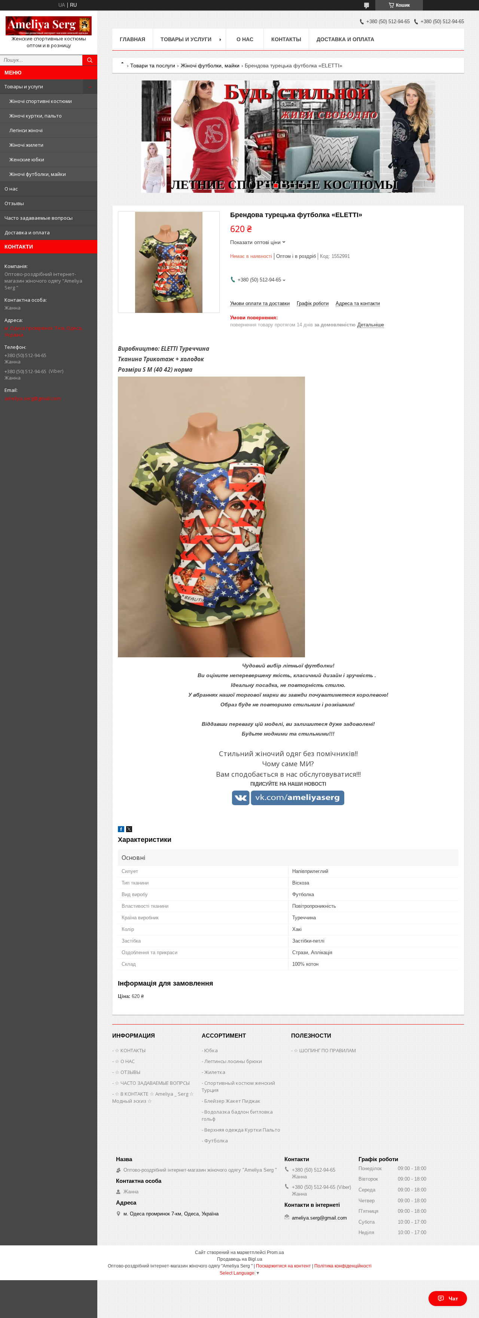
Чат (453, 1299)
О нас (11, 188)
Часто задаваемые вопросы (38, 217)
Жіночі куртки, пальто (35, 115)
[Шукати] (89, 60)
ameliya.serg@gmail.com (32, 398)
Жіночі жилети (26, 144)
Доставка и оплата (27, 232)
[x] (129, 830)
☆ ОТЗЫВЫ (127, 1072)
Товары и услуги (23, 86)
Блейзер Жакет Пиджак (232, 1101)
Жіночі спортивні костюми (40, 101)
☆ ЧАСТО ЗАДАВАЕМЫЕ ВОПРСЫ (152, 1083)
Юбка (211, 1050)
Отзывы (14, 203)
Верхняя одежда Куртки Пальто (242, 1129)
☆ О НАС (125, 1061)
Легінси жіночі (26, 130)
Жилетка (214, 1072)
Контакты (286, 39)
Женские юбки (26, 159)
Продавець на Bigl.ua (239, 1259)
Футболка (216, 1140)
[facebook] (121, 830)
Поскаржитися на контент (283, 1266)
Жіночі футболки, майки (37, 174)
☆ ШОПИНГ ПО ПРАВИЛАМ (325, 1050)
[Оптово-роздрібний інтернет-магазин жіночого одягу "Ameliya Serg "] (49, 26)
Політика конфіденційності (343, 1266)
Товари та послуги (152, 66)
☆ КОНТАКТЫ (130, 1050)
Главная (132, 39)
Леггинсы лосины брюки (233, 1061)
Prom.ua (275, 1252)
